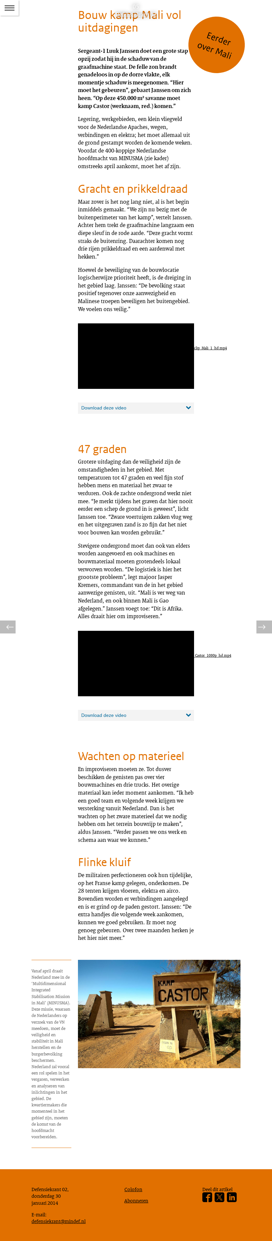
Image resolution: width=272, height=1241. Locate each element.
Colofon (133, 1189)
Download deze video (103, 407)
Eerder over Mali (214, 45)
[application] (136, 356)
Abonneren (136, 1200)
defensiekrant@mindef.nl (59, 1221)
